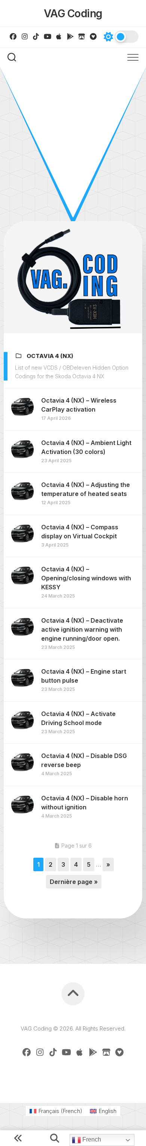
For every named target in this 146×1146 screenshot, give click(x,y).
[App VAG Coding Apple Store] (59, 36)
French (91, 1139)
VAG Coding (73, 13)
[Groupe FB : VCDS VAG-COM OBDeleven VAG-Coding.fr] (13, 36)
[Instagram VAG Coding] (25, 36)
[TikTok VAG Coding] (36, 36)
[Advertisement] (73, 144)
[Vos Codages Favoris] (93, 36)
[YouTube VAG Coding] (47, 36)
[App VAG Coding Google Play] (70, 36)
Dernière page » (74, 881)
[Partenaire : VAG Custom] (81, 36)
